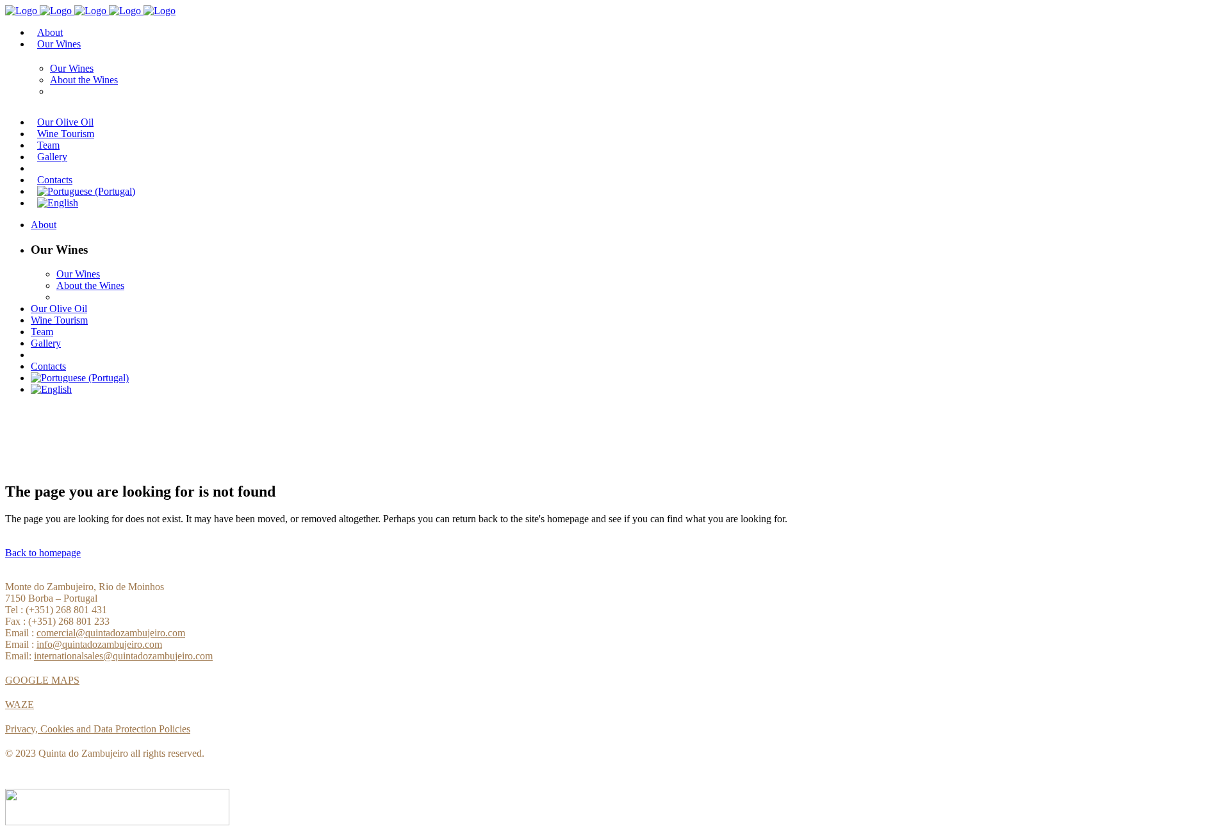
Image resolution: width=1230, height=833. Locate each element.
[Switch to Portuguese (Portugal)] (86, 191)
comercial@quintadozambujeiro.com (111, 632)
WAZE (19, 704)
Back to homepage (43, 552)
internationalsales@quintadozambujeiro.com (123, 655)
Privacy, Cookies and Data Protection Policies (97, 728)
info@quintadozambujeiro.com (99, 644)
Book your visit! (53, 438)
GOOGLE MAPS (42, 680)
